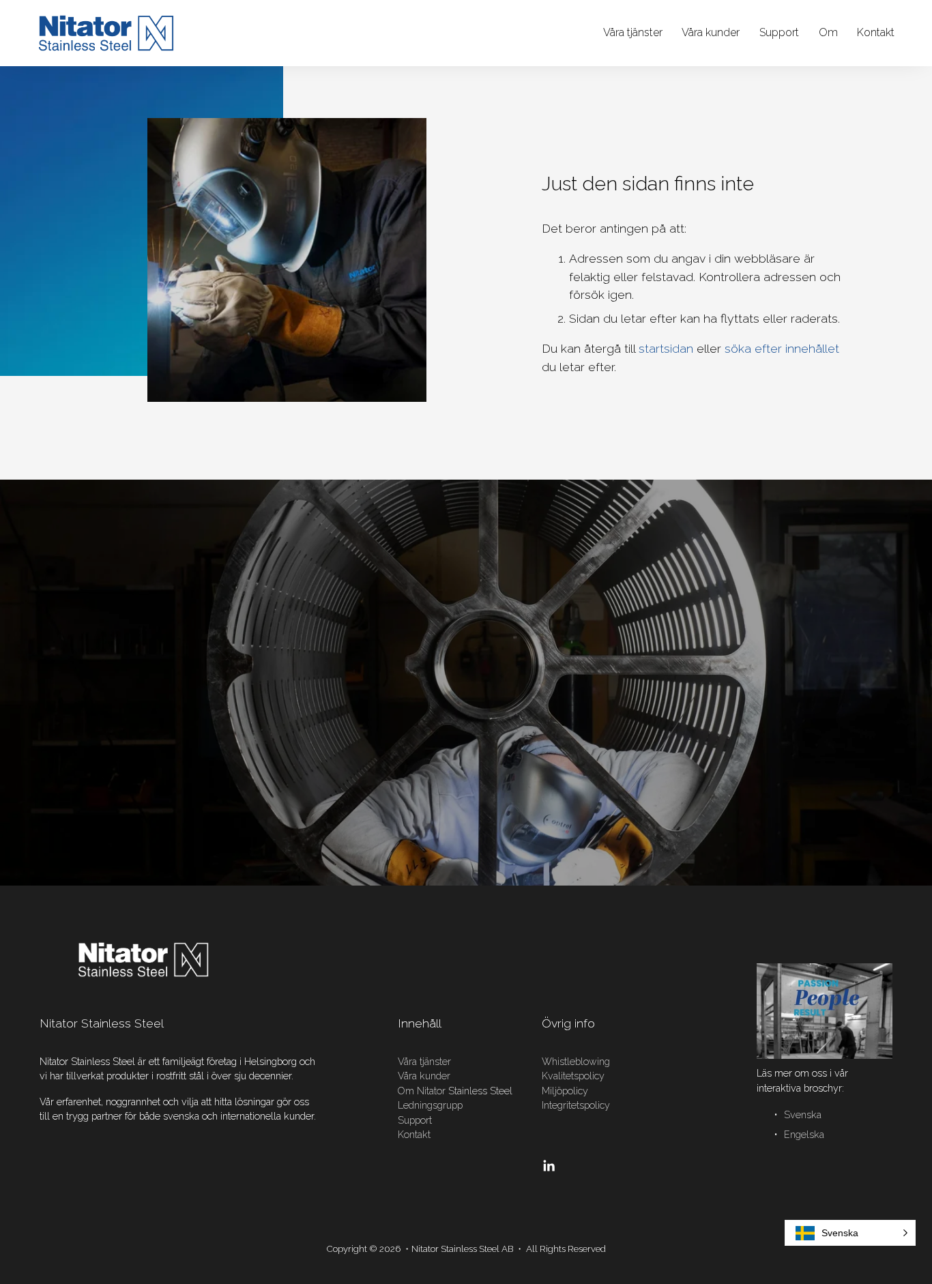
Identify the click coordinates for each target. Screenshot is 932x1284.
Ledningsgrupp (430, 1105)
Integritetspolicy (576, 1105)
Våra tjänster (632, 32)
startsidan (666, 348)
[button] (850, 1233)
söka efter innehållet (782, 348)
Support (779, 32)
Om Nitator (422, 1090)
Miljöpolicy (565, 1090)
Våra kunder (711, 32)
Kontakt (414, 1134)
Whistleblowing (576, 1061)
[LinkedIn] (548, 1166)
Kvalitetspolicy (573, 1075)
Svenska (802, 1114)
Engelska (804, 1134)
